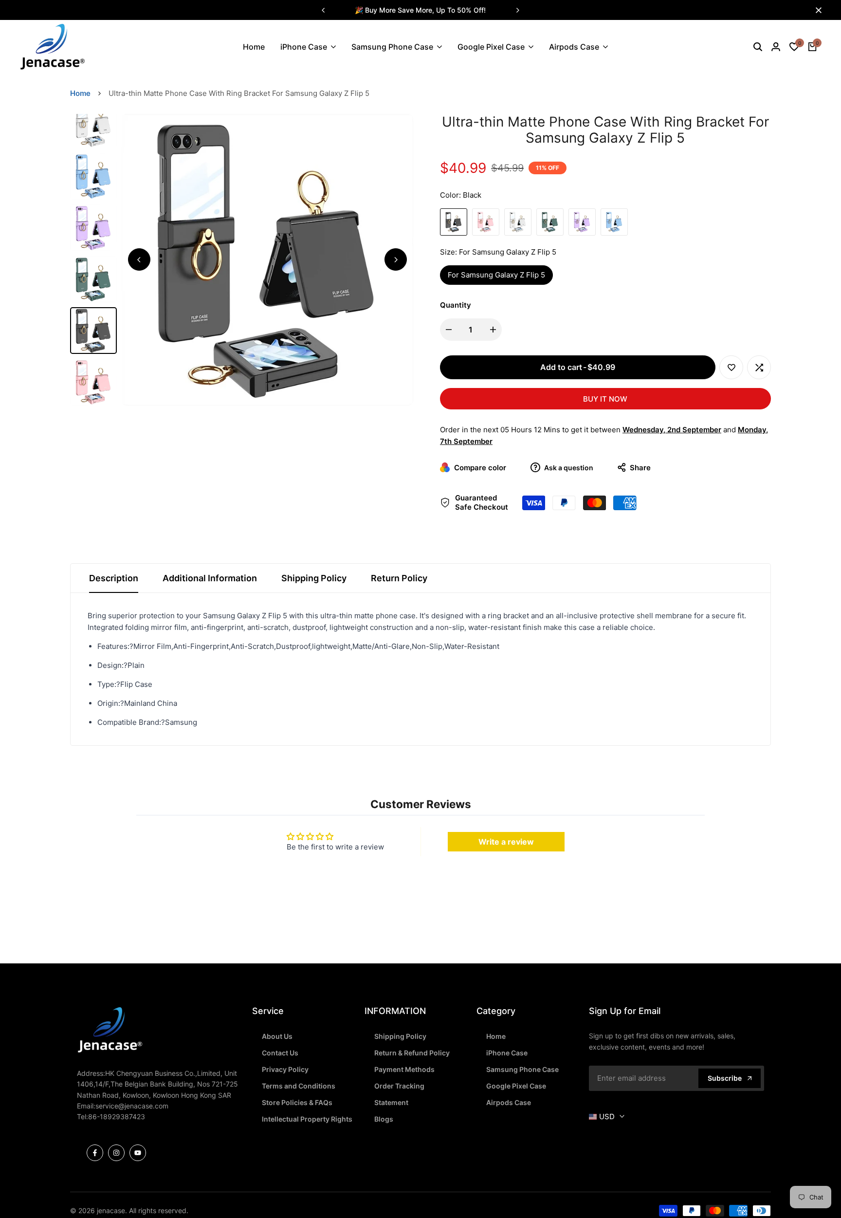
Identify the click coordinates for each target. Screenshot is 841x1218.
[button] (731, 367)
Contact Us (280, 1053)
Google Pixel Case (516, 1086)
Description (113, 578)
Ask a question (568, 467)
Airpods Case (508, 1102)
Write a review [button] (506, 842)
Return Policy (399, 578)
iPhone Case (507, 1053)
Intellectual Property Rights (307, 1119)
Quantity (455, 305)
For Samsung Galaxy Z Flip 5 (496, 274)
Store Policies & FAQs (297, 1102)
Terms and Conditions (298, 1086)
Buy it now (605, 399)
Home (80, 93)
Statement (391, 1102)
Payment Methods (404, 1069)
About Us (277, 1036)
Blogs (383, 1119)
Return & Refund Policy (412, 1053)
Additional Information (210, 578)
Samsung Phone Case (522, 1069)
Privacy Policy (285, 1069)
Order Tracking (399, 1086)
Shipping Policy (314, 578)
